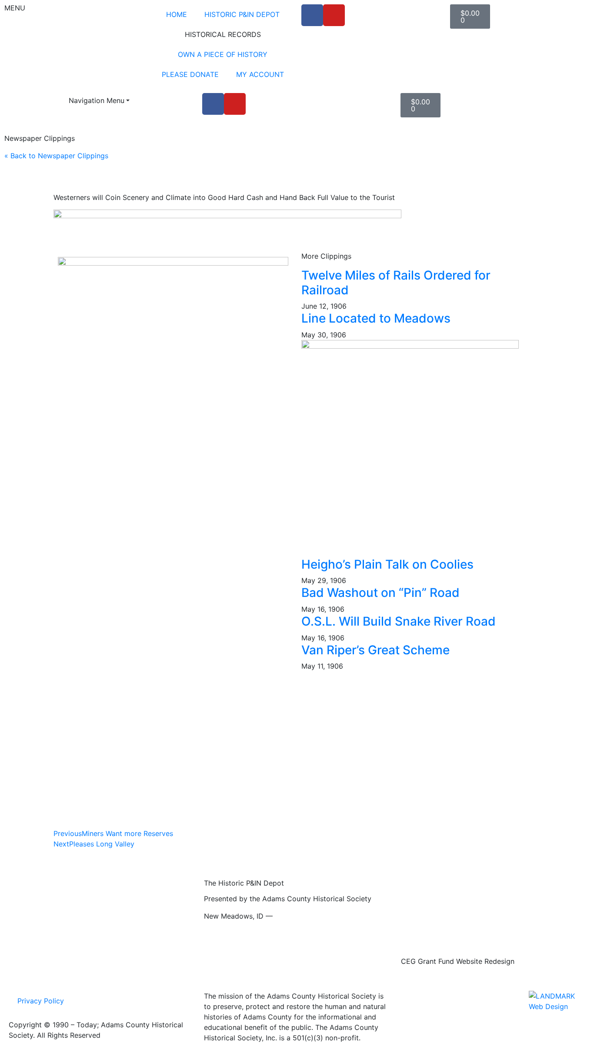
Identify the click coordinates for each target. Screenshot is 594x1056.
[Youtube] (334, 15)
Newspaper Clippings (39, 138)
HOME (176, 14)
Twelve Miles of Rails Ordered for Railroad (396, 282)
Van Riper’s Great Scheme (375, 650)
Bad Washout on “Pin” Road (380, 592)
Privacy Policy (40, 1000)
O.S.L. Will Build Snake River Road (398, 621)
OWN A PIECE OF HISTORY (222, 54)
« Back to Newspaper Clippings (56, 155)
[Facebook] (312, 15)
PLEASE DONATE (190, 74)
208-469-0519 (299, 916)
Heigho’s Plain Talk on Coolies (387, 564)
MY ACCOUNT (260, 74)
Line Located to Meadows (376, 318)
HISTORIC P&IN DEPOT (242, 14)
